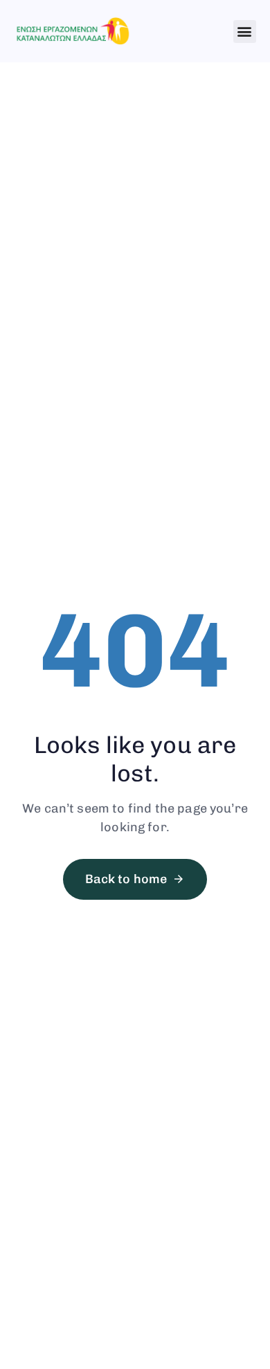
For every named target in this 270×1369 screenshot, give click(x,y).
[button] (244, 31)
